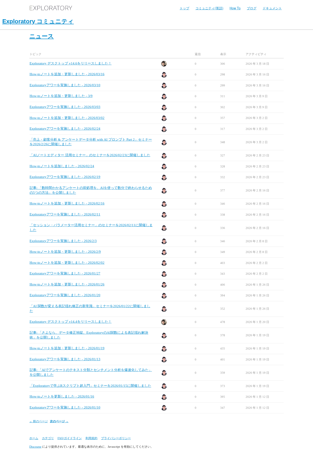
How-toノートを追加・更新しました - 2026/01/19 (67, 348)
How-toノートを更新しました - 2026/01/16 (62, 396)
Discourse (35, 446)
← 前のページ (38, 421)
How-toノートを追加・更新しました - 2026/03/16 (67, 74)
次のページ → (59, 421)
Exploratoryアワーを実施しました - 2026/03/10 (65, 85)
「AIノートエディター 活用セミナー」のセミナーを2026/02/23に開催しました (90, 155)
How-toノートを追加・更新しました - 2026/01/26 (67, 284)
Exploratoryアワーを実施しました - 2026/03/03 (65, 107)
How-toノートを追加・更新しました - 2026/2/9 (65, 251)
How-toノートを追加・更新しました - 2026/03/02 (67, 118)
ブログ (251, 8)
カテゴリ (48, 438)
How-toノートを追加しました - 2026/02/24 (62, 166)
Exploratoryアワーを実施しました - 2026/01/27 (65, 273)
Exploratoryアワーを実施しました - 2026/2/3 (63, 241)
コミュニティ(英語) (209, 8)
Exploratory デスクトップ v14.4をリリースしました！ (71, 321)
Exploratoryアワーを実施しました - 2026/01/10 (65, 407)
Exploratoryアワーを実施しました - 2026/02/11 (65, 214)
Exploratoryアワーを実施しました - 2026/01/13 (65, 359)
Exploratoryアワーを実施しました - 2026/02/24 (65, 128)
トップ (184, 8)
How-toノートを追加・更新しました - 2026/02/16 (67, 203)
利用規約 (91, 438)
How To (235, 8)
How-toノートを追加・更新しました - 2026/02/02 (67, 262)
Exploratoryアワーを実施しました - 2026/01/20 (65, 295)
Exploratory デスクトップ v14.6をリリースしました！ (71, 63)
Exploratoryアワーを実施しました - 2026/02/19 (65, 177)
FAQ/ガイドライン (70, 438)
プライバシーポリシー (116, 438)
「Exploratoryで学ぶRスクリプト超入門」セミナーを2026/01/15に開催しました (90, 385)
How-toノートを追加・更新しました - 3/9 (61, 96)
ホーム (33, 438)
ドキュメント (272, 8)
